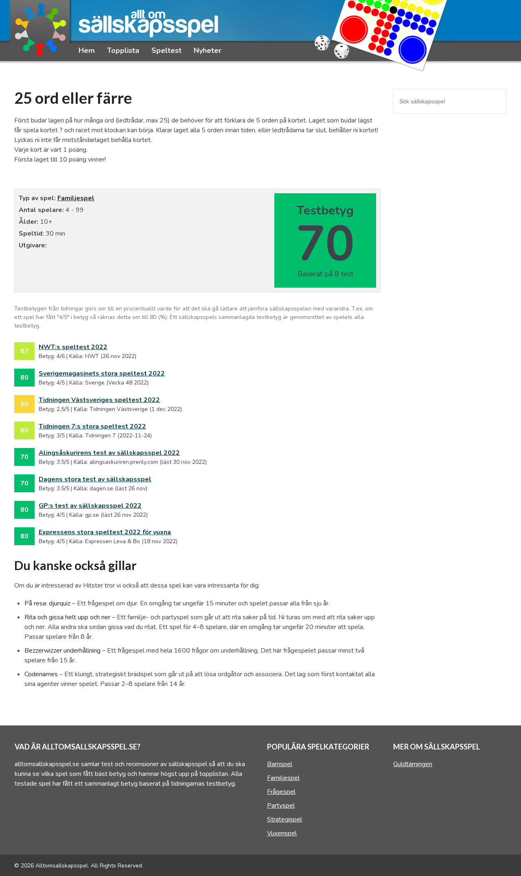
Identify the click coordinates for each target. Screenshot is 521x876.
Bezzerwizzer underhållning (62, 650)
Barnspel (279, 764)
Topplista (123, 50)
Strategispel (284, 819)
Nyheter (207, 50)
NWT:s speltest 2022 (73, 347)
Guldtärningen (412, 764)
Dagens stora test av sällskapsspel (95, 479)
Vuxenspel (282, 833)
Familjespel (75, 198)
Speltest (166, 50)
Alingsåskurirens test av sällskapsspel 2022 (109, 452)
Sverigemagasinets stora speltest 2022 (102, 373)
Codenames (41, 674)
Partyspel (281, 805)
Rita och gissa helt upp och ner (67, 617)
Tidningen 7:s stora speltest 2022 (92, 426)
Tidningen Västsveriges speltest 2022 (99, 399)
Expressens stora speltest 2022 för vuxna (105, 532)
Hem (87, 50)
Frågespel (281, 791)
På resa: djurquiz (47, 603)
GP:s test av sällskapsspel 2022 (90, 505)
